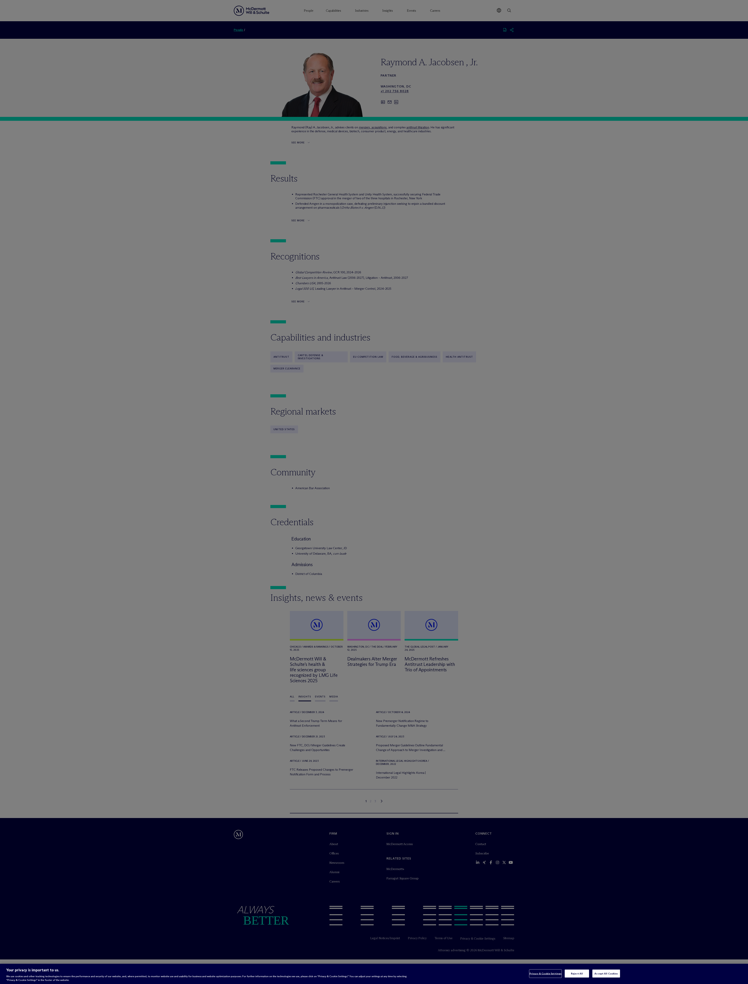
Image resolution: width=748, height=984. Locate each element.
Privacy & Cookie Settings (545, 973)
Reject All (577, 973)
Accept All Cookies (606, 973)
